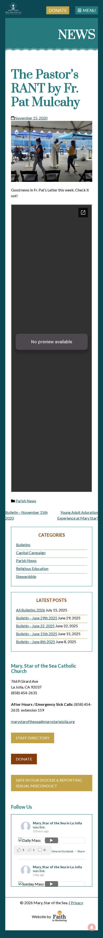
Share (81, 851)
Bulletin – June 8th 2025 (35, 641)
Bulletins (23, 544)
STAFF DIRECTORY (32, 738)
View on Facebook (63, 851)
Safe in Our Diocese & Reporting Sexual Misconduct (49, 783)
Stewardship (26, 576)
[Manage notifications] (92, 927)
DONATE (24, 759)
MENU (89, 10)
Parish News (26, 501)
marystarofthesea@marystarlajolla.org (43, 721)
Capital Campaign (31, 552)
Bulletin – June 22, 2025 (35, 625)
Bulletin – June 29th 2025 (36, 618)
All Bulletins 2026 (30, 610)
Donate (58, 10)
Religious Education (32, 568)
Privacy (77, 902)
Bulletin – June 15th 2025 (36, 633)
